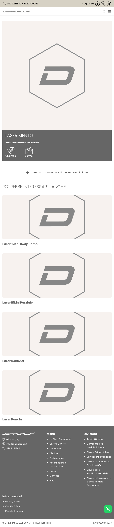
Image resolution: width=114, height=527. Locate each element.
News (53, 471)
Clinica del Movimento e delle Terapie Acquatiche (99, 482)
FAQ (52, 480)
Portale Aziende (14, 510)
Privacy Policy (12, 501)
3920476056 (31, 3)
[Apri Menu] (109, 11)
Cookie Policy (12, 506)
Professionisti (57, 458)
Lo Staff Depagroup (60, 439)
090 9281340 (14, 3)
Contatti (54, 475)
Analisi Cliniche (95, 439)
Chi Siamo (55, 448)
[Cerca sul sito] (105, 11)
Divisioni (54, 453)
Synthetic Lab (44, 522)
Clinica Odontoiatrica (98, 452)
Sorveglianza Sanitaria (99, 456)
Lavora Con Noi (58, 443)
